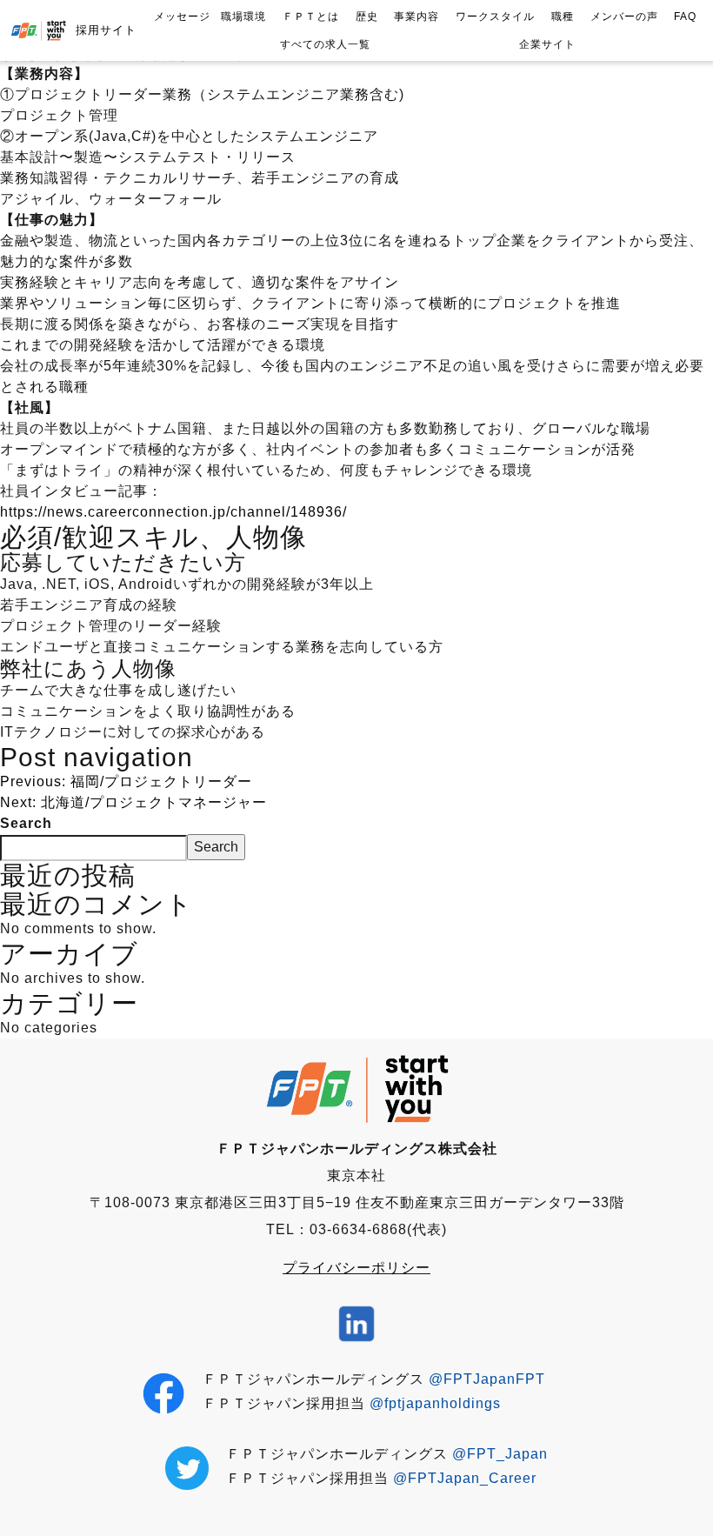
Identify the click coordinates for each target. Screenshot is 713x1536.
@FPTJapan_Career (464, 1478)
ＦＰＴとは (311, 16)
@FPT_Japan (500, 1453)
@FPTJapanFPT (487, 1379)
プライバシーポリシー (356, 1267)
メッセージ (182, 16)
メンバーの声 (624, 16)
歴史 (367, 16)
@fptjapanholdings (435, 1403)
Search (26, 823)
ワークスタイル (495, 16)
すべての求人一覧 (325, 44)
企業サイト (547, 44)
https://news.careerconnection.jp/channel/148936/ (173, 511)
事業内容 (416, 16)
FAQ (685, 16)
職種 (562, 16)
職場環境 (243, 16)
